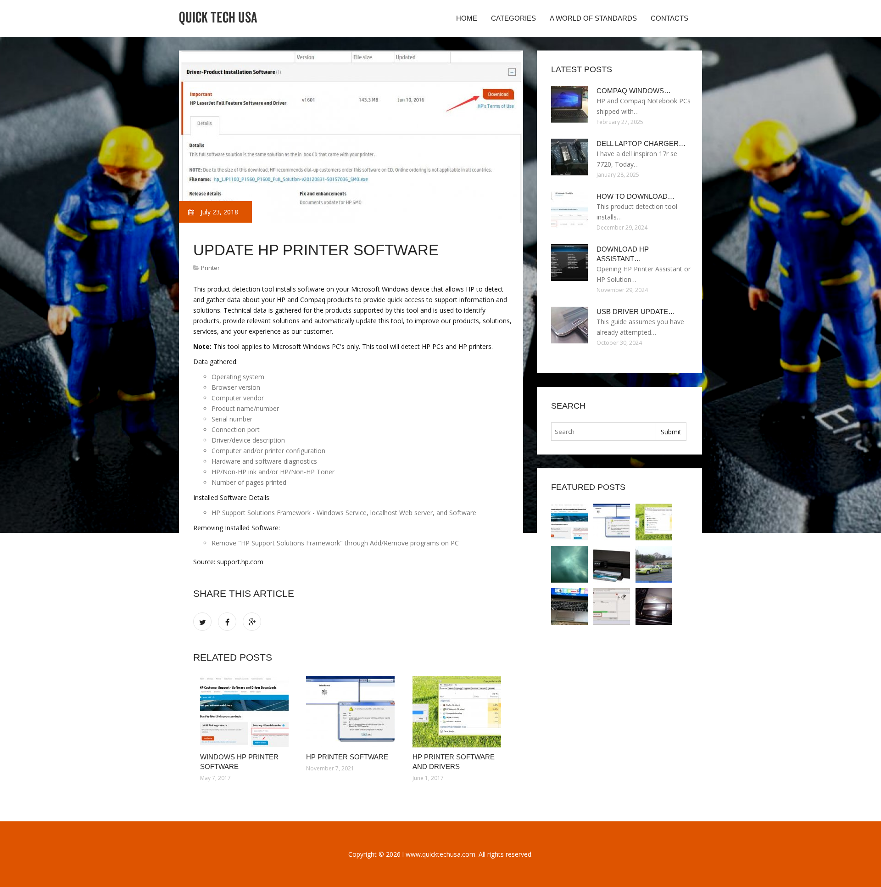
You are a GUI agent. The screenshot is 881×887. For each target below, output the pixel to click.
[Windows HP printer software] (246, 711)
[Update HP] (654, 606)
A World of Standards (593, 18)
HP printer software (347, 757)
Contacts (669, 18)
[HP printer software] (352, 711)
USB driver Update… (636, 311)
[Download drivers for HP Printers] (569, 606)
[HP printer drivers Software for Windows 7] (611, 606)
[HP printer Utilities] (654, 564)
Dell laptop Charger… (641, 143)
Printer (210, 268)
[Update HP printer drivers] (569, 564)
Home (466, 18)
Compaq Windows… (634, 91)
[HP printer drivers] (611, 564)
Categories (513, 18)
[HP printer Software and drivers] (459, 711)
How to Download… (636, 196)
